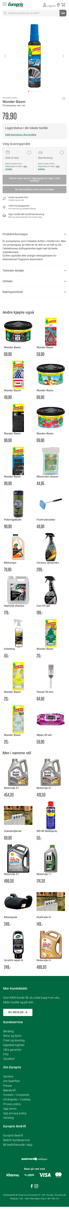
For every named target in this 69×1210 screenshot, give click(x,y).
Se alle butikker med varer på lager (34, 189)
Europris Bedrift (13, 1135)
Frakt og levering (14, 1040)
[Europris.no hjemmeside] (15, 5)
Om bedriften (11, 1081)
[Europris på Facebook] (32, 1186)
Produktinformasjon (15, 234)
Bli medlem (15, 1012)
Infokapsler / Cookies (16, 1099)
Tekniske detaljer (13, 270)
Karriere (8, 1076)
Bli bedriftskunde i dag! (17, 1144)
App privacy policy (15, 1113)
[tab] (34, 234)
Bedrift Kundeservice (16, 1140)
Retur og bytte (12, 1035)
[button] (5, 56)
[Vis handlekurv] (63, 5)
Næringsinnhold (13, 292)
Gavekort (9, 1058)
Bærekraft (9, 1090)
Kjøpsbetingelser (14, 1045)
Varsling (8, 1117)
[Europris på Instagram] (36, 1186)
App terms (10, 1108)
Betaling (8, 1031)
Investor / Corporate (16, 1094)
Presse (7, 1085)
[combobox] (34, 13)
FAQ (6, 1054)
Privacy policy (12, 1104)
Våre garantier (12, 1049)
